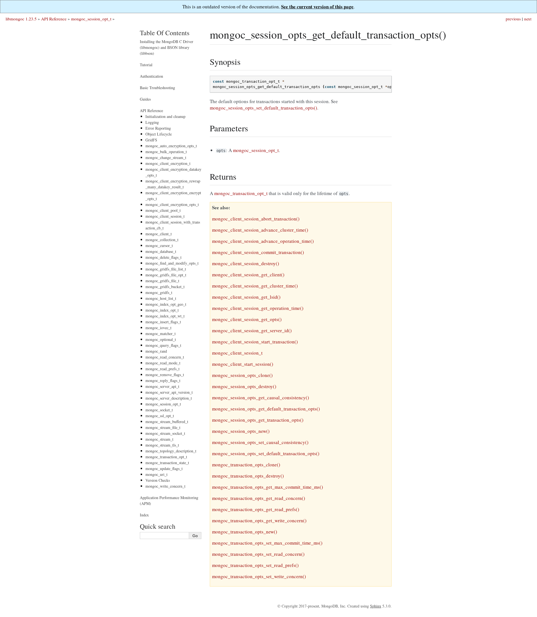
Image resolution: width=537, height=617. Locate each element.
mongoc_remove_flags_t (164, 374)
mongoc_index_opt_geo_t (165, 304)
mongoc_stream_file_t (162, 427)
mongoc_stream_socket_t (165, 433)
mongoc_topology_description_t (170, 451)
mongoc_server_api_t (162, 386)
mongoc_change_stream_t (165, 157)
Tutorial (146, 64)
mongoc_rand (156, 351)
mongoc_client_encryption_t (167, 163)
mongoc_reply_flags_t (162, 380)
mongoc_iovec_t (158, 327)
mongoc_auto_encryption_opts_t (171, 145)
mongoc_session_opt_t (91, 19)
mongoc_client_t (158, 233)
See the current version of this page (317, 6)
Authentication (151, 76)
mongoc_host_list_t (160, 298)
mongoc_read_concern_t (164, 357)
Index (144, 515)
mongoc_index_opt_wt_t (165, 316)
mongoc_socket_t (159, 409)
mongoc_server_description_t (168, 398)
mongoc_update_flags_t (164, 468)
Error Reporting (158, 128)
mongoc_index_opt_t (162, 310)
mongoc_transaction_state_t (167, 462)
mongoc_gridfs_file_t (162, 280)
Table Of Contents (164, 32)
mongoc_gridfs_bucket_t (165, 286)
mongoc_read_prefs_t (162, 368)
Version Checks (157, 480)
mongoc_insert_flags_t (163, 321)
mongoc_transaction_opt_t (166, 456)
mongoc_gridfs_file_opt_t (165, 274)
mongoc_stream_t (159, 439)
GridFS (151, 140)
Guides (145, 99)
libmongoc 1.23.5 (21, 19)
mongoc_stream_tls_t (162, 445)
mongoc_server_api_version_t (169, 392)
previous (513, 19)
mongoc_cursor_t (159, 245)
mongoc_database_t (160, 251)
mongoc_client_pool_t (163, 210)
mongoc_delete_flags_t (163, 257)
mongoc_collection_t (161, 239)
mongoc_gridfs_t (158, 292)
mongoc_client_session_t (165, 216)
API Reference (54, 19)
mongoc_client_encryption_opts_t (172, 204)
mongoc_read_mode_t (162, 363)
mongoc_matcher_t (160, 333)
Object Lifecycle (158, 134)
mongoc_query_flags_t (163, 345)
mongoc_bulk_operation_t (166, 151)
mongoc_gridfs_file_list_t (165, 269)
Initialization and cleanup (165, 116)
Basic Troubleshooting (157, 87)
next (527, 19)
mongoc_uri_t (156, 474)
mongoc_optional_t (160, 339)
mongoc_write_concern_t (165, 486)
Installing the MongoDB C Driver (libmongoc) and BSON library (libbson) (166, 47)
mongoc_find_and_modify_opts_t (172, 263)
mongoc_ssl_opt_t (159, 415)
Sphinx (375, 606)
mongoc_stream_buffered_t (166, 421)
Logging (152, 122)
